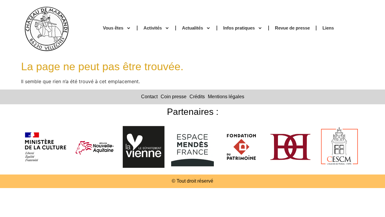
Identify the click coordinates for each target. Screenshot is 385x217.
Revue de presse (292, 27)
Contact (149, 96)
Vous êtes (113, 27)
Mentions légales (226, 96)
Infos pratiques (239, 27)
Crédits (197, 96)
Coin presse (173, 96)
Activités (152, 27)
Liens (328, 27)
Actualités (192, 27)
